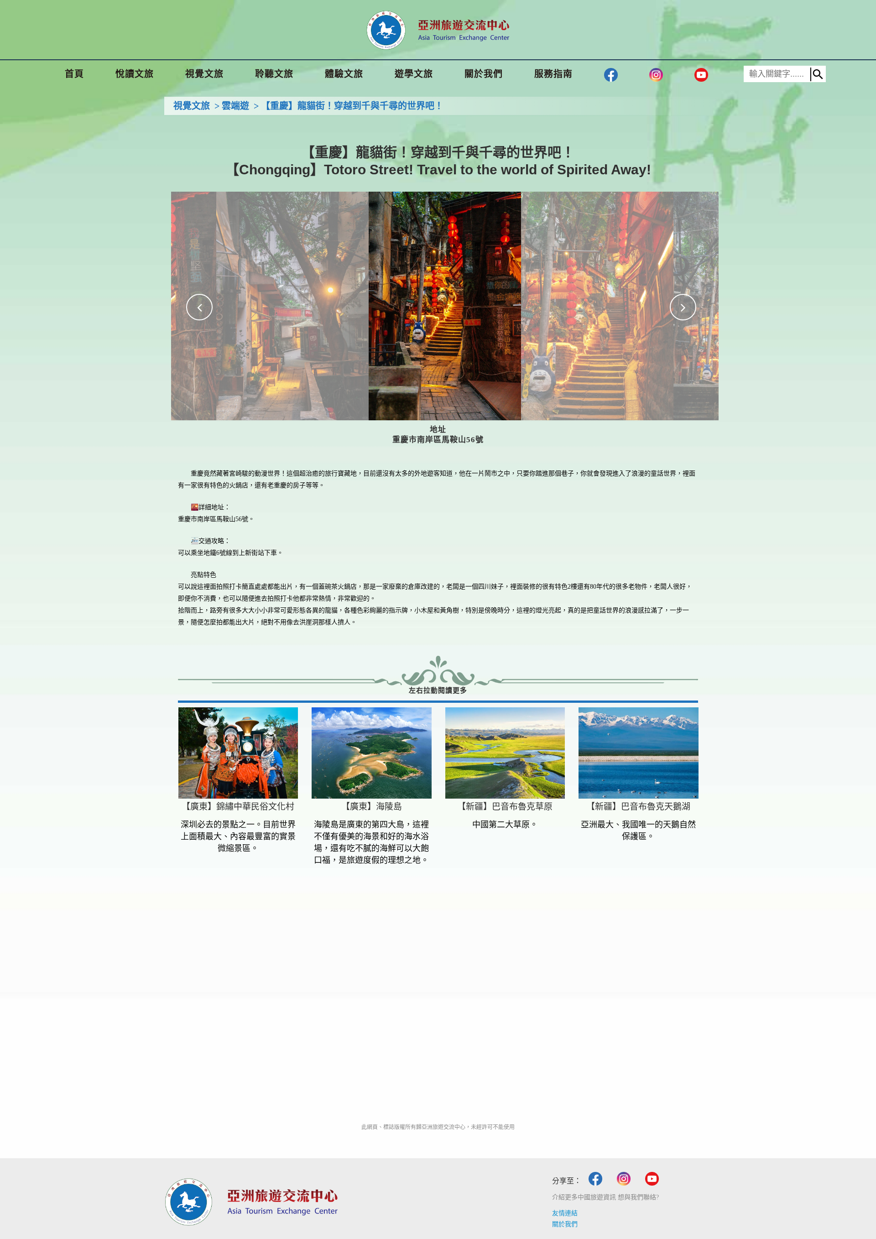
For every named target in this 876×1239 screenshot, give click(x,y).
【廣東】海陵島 (371, 806)
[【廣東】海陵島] (372, 753)
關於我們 (565, 1224)
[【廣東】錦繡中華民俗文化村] (238, 753)
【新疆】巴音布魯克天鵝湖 (638, 806)
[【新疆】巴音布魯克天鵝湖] (639, 753)
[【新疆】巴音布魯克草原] (505, 753)
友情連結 (565, 1213)
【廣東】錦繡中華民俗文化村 (238, 806)
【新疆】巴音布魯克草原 (505, 806)
